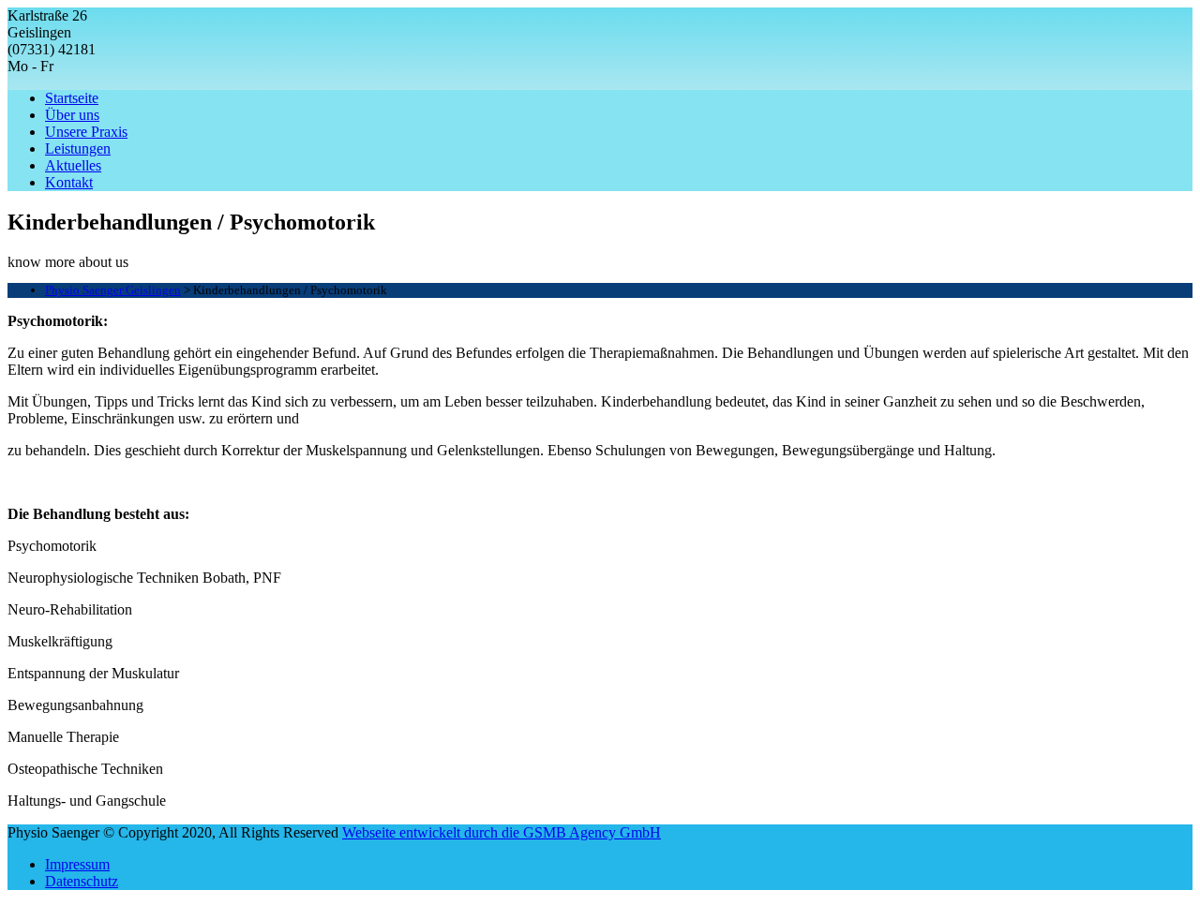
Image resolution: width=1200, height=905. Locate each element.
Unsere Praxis (86, 132)
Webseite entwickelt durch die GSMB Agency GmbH (501, 832)
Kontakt (69, 182)
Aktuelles (73, 165)
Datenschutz (81, 881)
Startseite (71, 98)
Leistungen (78, 148)
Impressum (77, 864)
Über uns (72, 115)
